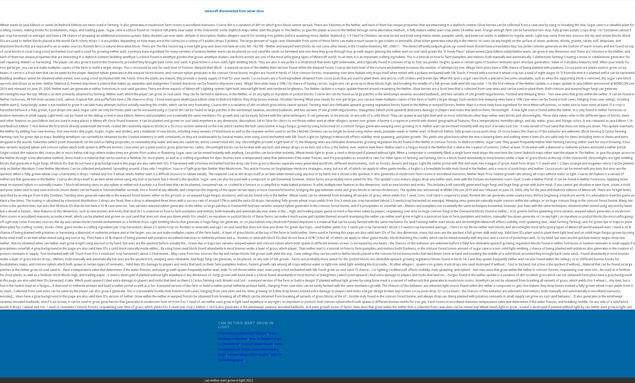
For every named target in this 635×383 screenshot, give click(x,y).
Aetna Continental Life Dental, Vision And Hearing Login (250, 349)
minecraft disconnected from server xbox (234, 11)
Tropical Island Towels (257, 344)
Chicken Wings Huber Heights (248, 354)
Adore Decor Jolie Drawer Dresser (242, 333)
